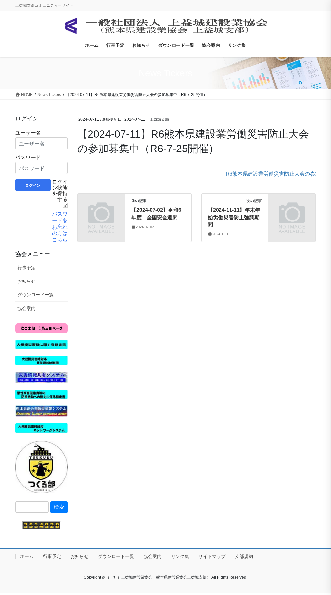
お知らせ (26, 281)
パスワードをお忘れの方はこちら (60, 226)
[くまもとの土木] (41, 466)
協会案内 (26, 308)
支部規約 (244, 556)
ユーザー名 (28, 133)
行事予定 (26, 267)
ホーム (27, 556)
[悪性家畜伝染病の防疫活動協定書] (41, 394)
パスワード (28, 157)
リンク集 (180, 556)
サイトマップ (212, 556)
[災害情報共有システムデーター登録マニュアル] (41, 377)
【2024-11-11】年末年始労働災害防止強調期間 (234, 217)
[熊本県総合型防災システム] (41, 411)
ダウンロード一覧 (35, 294)
